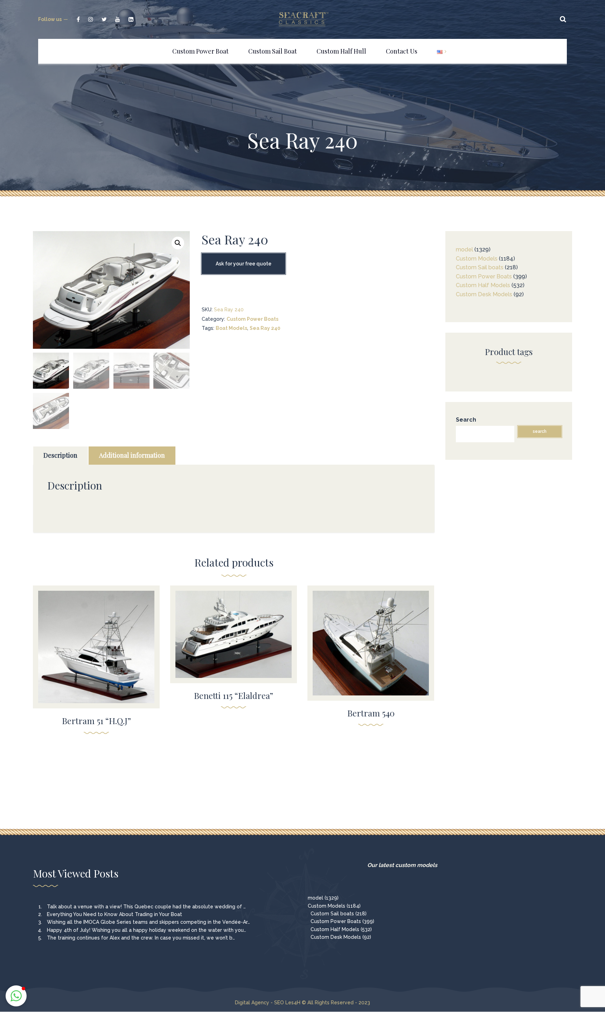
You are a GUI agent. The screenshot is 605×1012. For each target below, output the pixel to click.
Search (466, 419)
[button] (178, 243)
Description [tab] (60, 455)
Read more (96, 642)
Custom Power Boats (252, 319)
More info (96, 657)
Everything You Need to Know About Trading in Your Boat (114, 914)
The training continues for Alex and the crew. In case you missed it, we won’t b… (141, 938)
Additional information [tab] (132, 455)
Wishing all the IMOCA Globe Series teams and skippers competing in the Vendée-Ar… (148, 922)
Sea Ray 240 (265, 328)
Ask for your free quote (243, 263)
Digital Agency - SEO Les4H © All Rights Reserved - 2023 (302, 1002)
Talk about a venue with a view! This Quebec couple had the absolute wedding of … (146, 906)
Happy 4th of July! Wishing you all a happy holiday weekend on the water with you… (146, 930)
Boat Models (231, 328)
